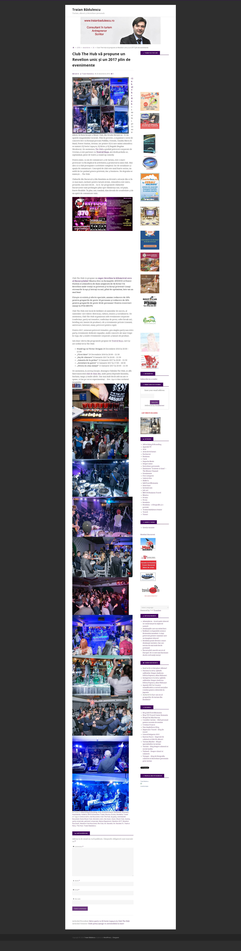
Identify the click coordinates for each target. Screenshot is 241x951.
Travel (126, 814)
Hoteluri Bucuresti (147, 534)
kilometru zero (98, 819)
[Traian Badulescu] (141, 784)
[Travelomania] (150, 597)
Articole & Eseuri (107, 812)
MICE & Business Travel (96, 814)
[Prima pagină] (73, 47)
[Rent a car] (149, 307)
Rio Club (100, 823)
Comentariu (79, 846)
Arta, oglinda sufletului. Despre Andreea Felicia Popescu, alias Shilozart (155, 673)
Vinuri (145, 514)
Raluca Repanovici (105, 821)
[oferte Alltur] (149, 368)
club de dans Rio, (93, 374)
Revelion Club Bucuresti (88, 823)
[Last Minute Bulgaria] (149, 414)
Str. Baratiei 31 (118, 823)
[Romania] (149, 329)
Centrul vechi (84, 817)
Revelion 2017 (117, 821)
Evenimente (76, 814)
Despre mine (148, 464)
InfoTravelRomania (150, 483)
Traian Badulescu (90, 826)
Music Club (120, 819)
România (120, 814)
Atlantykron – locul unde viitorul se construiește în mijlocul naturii (156, 623)
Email (77, 890)
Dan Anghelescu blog (151, 727)
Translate (157, 610)
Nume (77, 881)
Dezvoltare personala (151, 466)
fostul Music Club (86, 819)
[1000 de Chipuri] (150, 434)
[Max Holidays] (148, 550)
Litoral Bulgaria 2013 (151, 734)
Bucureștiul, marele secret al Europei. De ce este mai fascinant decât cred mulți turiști (155, 652)
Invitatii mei (147, 488)
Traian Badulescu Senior (152, 510)
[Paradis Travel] (149, 351)
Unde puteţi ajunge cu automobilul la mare (106, 924)
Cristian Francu (149, 725)
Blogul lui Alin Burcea (151, 717)
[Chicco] (149, 128)
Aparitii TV (147, 447)
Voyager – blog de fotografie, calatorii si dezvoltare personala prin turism (155, 758)
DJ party (114, 817)
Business (125, 812)
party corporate (78, 821)
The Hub (99, 149)
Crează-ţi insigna (144, 786)
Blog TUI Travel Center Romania (155, 715)
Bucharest (117, 812)
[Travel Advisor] (148, 580)
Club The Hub (105, 817)
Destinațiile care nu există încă (154, 629)
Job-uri (145, 490)
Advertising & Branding (89, 812)
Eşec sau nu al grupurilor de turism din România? (153, 697)
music (114, 819)
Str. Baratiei (108, 823)
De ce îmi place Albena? (158, 668)
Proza (145, 500)
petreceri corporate (91, 821)
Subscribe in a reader (148, 379)
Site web (77, 899)
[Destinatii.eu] (149, 170)
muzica (127, 819)
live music (107, 819)
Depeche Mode (148, 461)
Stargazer (116, 937)
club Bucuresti (95, 817)
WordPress (107, 937)
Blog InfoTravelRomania (152, 713)
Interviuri (147, 485)
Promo (113, 814)
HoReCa (84, 814)
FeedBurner (159, 405)
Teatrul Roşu (117, 341)
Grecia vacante (148, 527)
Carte (145, 459)
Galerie (76, 74)
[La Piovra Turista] (148, 569)
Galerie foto (147, 478)
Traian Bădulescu (86, 9)
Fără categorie (148, 476)
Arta (99, 812)
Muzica (107, 814)
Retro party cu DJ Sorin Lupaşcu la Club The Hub (109, 921)
